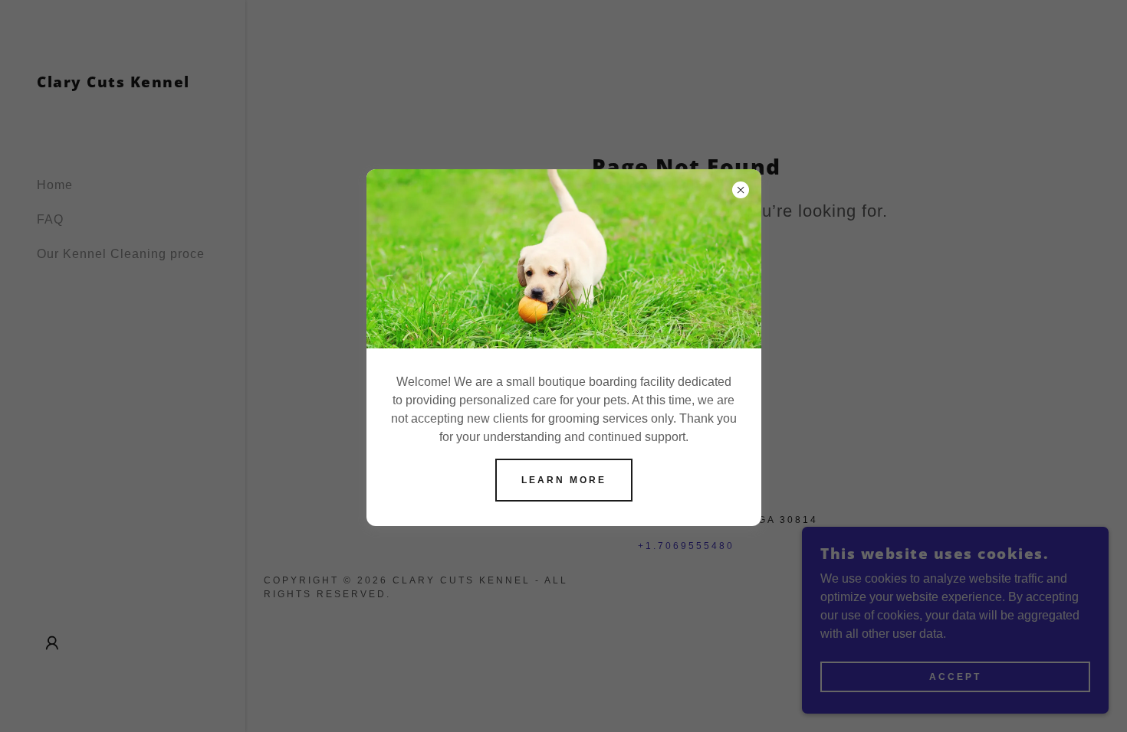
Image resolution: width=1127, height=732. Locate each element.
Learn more (563, 480)
